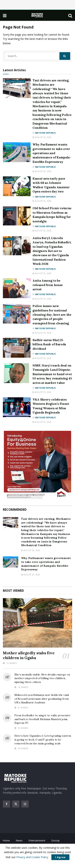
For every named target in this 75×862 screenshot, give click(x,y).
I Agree (60, 857)
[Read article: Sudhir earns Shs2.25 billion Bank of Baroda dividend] (17, 348)
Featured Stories (15, 81)
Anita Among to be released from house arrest (47, 285)
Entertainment (37, 840)
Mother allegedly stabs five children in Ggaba (28, 655)
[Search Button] (70, 15)
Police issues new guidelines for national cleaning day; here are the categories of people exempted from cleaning (51, 314)
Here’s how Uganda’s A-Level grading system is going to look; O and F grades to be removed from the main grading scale (42, 739)
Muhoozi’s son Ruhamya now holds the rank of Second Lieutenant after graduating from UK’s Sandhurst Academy (41, 698)
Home (6, 840)
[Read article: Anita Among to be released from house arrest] (17, 288)
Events (9, 209)
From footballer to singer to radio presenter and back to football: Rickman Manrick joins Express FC (42, 719)
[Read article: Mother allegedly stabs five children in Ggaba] (37, 623)
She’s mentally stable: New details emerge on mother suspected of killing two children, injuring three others (42, 678)
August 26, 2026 (42, 137)
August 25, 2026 (42, 273)
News (8, 145)
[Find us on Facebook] (6, 804)
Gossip (55, 840)
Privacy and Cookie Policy (32, 857)
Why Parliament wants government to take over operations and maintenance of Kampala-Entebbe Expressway (51, 153)
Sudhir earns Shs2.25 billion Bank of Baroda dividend (49, 344)
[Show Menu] (5, 15)
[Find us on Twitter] (15, 804)
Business (11, 341)
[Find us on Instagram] (25, 804)
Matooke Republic (45, 132)
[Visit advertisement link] (37, 465)
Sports (9, 179)
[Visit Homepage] (37, 15)
